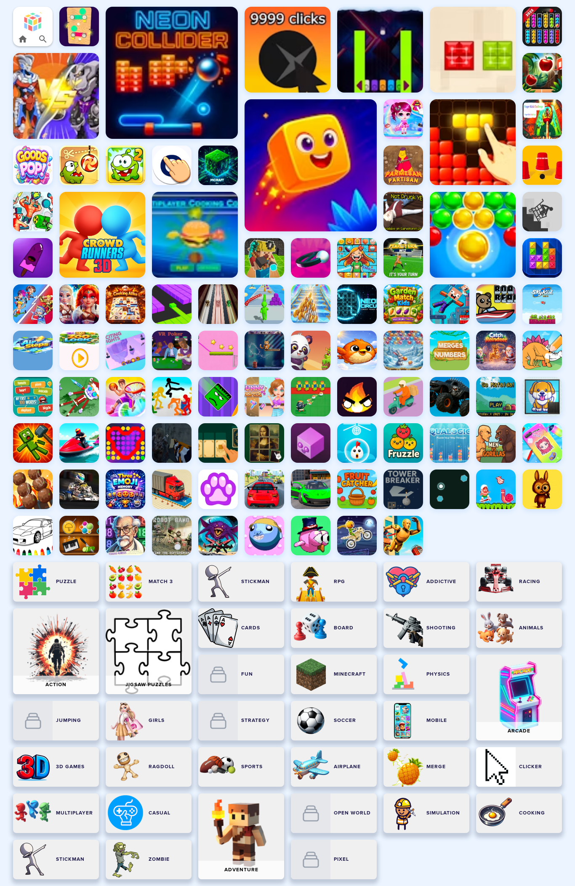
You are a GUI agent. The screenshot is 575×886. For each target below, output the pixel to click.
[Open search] (43, 39)
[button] (33, 22)
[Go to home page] (22, 39)
